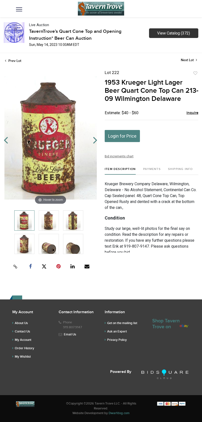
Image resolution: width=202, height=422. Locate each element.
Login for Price (122, 136)
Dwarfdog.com (119, 413)
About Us (21, 323)
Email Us (70, 334)
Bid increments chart (119, 156)
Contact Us (22, 331)
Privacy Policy (117, 340)
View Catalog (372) (173, 33)
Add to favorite (195, 73)
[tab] (120, 171)
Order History (24, 348)
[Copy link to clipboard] (15, 267)
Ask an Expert (117, 331)
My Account (23, 340)
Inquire (192, 113)
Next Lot (188, 60)
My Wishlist (23, 357)
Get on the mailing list (122, 323)
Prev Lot (14, 61)
